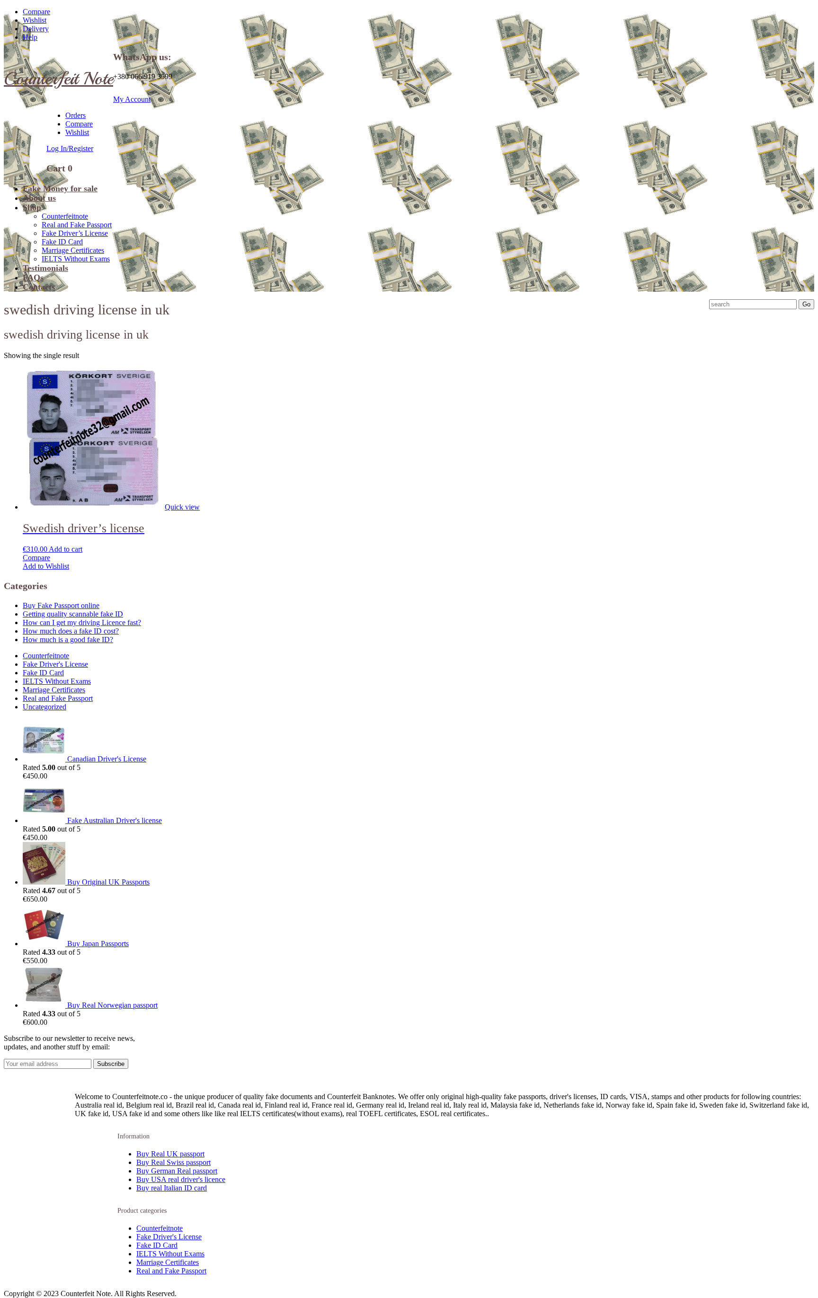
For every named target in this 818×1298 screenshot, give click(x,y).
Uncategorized (44, 707)
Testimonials (45, 268)
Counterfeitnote (65, 216)
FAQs (33, 277)
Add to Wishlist (46, 566)
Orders (75, 115)
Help (30, 37)
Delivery (36, 29)
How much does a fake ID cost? (71, 631)
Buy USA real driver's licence (180, 1179)
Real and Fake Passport (77, 225)
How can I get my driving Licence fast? (82, 622)
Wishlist (34, 20)
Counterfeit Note (58, 78)
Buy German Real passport (176, 1171)
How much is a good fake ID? (68, 640)
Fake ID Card (62, 242)
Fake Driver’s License (75, 233)
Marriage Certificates (73, 250)
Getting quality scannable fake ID (73, 614)
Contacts (39, 287)
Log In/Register (69, 148)
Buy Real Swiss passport (173, 1162)
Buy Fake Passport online (61, 605)
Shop (32, 207)
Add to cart (65, 549)
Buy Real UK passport (170, 1154)
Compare (36, 12)
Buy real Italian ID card (171, 1188)
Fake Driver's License (55, 664)
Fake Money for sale (60, 188)
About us (39, 198)
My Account (132, 99)
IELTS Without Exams (76, 259)
